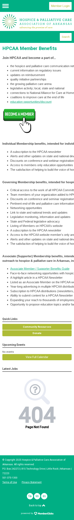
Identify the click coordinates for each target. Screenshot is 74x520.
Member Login (60, 6)
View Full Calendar (37, 357)
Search (66, 36)
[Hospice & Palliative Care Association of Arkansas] (37, 21)
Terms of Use (9, 482)
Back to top (35, 505)
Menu (5, 6)
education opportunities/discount (31, 101)
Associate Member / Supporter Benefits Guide (39, 268)
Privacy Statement (32, 482)
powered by (27, 513)
